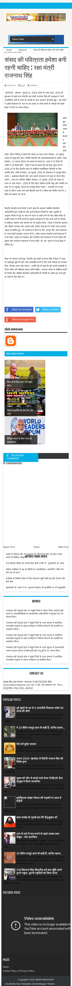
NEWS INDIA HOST (44, 979)
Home (6, 967)
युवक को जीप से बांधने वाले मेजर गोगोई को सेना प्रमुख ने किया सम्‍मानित (39, 780)
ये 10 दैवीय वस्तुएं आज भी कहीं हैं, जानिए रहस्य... (40, 727)
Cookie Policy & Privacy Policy (18, 971)
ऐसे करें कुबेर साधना (26, 744)
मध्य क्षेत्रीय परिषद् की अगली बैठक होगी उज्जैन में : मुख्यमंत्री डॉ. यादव (35, 563)
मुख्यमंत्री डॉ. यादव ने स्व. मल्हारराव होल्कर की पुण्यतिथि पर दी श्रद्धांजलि (36, 587)
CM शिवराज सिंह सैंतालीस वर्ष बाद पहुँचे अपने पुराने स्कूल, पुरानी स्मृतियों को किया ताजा (39, 871)
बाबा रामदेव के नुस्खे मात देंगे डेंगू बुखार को (36, 817)
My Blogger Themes (45, 984)
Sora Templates (23, 984)
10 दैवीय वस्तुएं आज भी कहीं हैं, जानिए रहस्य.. (39, 853)
